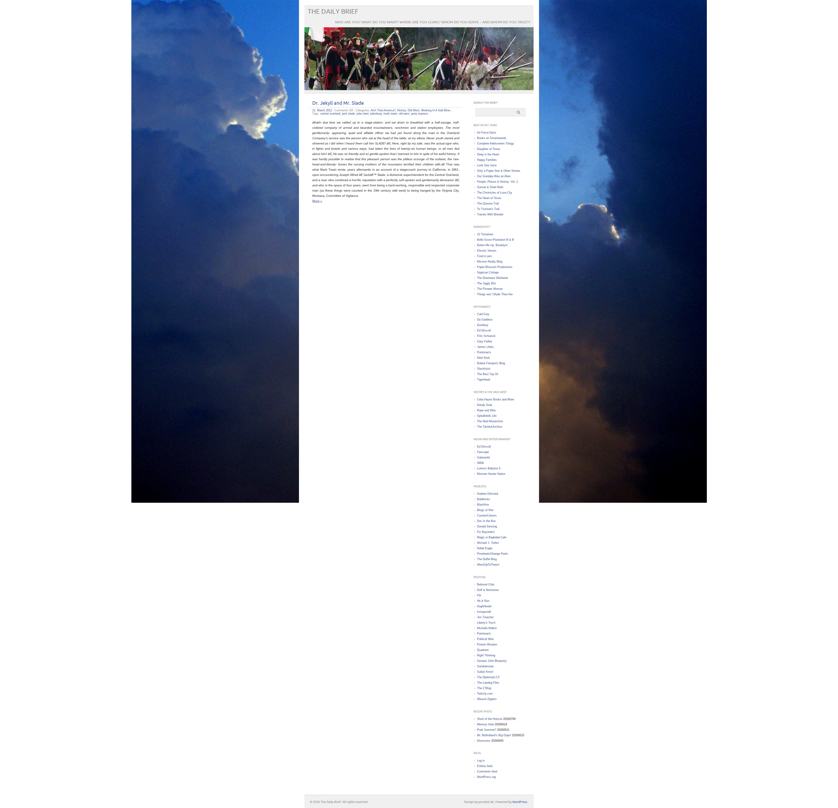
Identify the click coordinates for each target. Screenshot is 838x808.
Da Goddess (485, 319)
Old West (413, 110)
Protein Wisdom (487, 644)
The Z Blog (484, 688)
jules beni (363, 113)
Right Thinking (486, 655)
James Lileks (485, 346)
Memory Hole (485, 724)
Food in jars (484, 256)
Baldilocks (483, 499)
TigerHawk (483, 379)
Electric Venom (486, 250)
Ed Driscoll (484, 330)
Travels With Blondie (490, 214)
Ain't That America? (383, 110)
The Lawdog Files (488, 682)
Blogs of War (485, 510)
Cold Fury (483, 314)
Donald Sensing (487, 526)
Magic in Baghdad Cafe (492, 537)
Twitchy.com (485, 693)
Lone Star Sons (487, 165)
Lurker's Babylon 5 (488, 468)
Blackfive (483, 504)
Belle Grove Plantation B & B (495, 239)
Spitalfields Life (486, 415)
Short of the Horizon (489, 719)
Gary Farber (484, 341)
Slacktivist (483, 368)
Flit (479, 595)
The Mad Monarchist (490, 421)
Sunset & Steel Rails (490, 187)
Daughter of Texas (488, 149)
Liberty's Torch (486, 622)
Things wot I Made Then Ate (495, 294)
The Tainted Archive (489, 426)
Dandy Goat (484, 405)
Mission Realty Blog (489, 261)
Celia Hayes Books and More (495, 399)
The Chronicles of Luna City (494, 192)
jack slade (348, 113)
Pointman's (484, 352)
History (401, 110)
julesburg (376, 113)
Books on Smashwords (491, 138)
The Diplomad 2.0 (488, 677)
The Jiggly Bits (486, 283)
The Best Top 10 (487, 374)
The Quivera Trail (488, 203)
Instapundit (484, 611)
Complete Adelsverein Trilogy (495, 143)
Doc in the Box (486, 521)
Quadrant (483, 650)
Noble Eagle (484, 548)
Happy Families (487, 159)
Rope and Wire (486, 410)
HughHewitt (484, 606)
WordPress (519, 802)
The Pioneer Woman (490, 288)
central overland (330, 113)
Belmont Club (485, 584)
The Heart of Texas (489, 198)
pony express (419, 113)
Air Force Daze (486, 132)
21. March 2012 (322, 110)
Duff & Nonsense (488, 590)
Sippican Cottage (488, 272)
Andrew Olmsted (487, 493)
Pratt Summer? (486, 729)
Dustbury (482, 325)
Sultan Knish (485, 671)
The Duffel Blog (487, 559)
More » (317, 201)
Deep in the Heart (488, 154)
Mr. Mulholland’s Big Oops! (494, 735)
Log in (481, 760)
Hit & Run (483, 600)
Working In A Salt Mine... (437, 110)
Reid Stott (483, 357)
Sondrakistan (485, 666)
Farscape (483, 452)
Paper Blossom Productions (494, 267)
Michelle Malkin (487, 628)
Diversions (483, 740)
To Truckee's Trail (488, 209)
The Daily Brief (333, 11)
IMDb (480, 463)
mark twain (390, 113)
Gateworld (483, 457)
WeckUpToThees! (488, 564)
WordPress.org (486, 777)
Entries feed (484, 766)
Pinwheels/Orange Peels (492, 553)
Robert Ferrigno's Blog (491, 363)
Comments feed (487, 771)
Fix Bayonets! (486, 532)
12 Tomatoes (485, 234)
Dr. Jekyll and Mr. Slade (338, 103)
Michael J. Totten (488, 542)
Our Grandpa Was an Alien (494, 176)
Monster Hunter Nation (491, 473)
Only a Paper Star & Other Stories (498, 170)
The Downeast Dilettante (492, 278)
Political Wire (485, 639)
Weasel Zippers (487, 699)
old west (404, 113)
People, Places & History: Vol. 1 (497, 181)
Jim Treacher (485, 617)
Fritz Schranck (486, 336)
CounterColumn (486, 515)
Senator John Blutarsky (492, 660)
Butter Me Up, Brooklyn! (492, 245)
